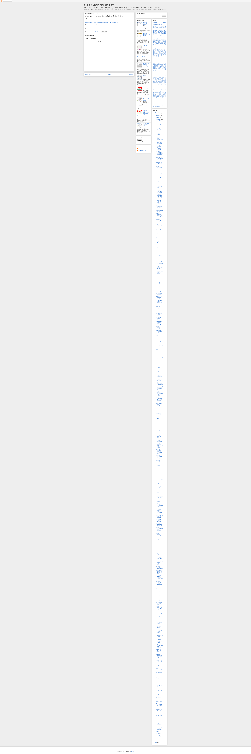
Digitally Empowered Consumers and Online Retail (159, 168)
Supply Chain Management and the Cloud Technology (159, 122)
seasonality (164, 98)
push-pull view (157, 97)
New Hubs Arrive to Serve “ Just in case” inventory (159, 132)
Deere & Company (157, 52)
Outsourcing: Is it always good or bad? (159, 347)
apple (159, 33)
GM (165, 54)
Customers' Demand (156, 51)
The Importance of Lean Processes (159, 314)
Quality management (161, 69)
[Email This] (101, 31)
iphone (159, 91)
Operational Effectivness (161, 39)
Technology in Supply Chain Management (159, 142)
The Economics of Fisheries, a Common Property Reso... (159, 562)
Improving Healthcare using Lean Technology (158, 722)
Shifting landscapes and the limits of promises (159, 253)
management (159, 93)
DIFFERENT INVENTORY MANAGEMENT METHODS (159, 495)
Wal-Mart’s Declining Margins (158, 500)
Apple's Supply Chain (157, 35)
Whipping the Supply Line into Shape (159, 520)
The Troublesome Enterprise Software (159, 207)
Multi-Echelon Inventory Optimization (145, 76)
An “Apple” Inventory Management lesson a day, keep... (159, 435)
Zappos (164, 79)
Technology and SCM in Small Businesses (159, 163)
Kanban (164, 63)
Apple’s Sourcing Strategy (159, 281)
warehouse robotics (156, 106)
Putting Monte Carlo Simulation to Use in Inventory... (159, 552)
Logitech (154, 67)
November (158, 115)
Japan (165, 62)
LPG (161, 65)
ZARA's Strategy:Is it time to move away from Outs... (159, 399)
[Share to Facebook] (105, 31)
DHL (161, 51)
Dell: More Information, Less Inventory (159, 567)
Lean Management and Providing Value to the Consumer (159, 705)
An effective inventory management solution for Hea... (159, 490)
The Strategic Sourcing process (158, 318)
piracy (162, 95)
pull (165, 96)
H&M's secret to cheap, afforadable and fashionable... (159, 405)
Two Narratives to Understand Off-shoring (159, 278)
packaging (155, 95)
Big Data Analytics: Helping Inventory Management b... (159, 511)
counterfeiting (164, 83)
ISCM (162, 57)
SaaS (159, 42)
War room (161, 79)
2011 (156, 742)
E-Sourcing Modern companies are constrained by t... (159, 356)
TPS (154, 43)
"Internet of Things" (158, 249)
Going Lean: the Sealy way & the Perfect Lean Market (159, 662)
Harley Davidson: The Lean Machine (159, 682)
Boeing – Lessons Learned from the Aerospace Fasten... (159, 535)
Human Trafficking (156, 57)
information (163, 33)
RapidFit (154, 70)
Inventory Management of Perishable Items (159, 476)
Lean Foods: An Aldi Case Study (159, 692)
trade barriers (155, 104)
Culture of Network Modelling (158, 327)
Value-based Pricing (156, 79)
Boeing (161, 49)
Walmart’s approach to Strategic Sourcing (159, 308)
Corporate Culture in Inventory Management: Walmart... (159, 451)
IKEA (154, 39)
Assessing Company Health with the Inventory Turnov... (159, 445)
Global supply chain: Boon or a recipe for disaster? (159, 272)
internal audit (155, 91)
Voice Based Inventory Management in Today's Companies (159, 542)
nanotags (159, 94)
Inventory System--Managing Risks (158, 462)
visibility (160, 47)
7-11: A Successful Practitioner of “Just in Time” (159, 374)
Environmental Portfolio (157, 54)
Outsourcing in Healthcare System (159, 297)
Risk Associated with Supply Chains (159, 603)
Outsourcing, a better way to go (159, 410)
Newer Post (88, 74)
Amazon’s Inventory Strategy (158, 471)
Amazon (160, 48)
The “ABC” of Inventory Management (159, 440)
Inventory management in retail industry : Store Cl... (159, 429)
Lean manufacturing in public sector (159, 669)
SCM (154, 29)
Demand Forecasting (158, 30)
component (160, 82)
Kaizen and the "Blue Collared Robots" (159, 635)
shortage (162, 99)
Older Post (130, 74)
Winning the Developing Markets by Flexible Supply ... (159, 577)
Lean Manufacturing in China (159, 289)
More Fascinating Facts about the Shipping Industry (159, 388)
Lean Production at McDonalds (159, 666)
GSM (157, 55)
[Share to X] (104, 31)
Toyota (163, 77)
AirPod (157, 48)
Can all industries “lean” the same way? (159, 626)
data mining (155, 84)
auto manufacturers (159, 81)
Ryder (163, 71)
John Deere (156, 63)
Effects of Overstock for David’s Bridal (159, 524)
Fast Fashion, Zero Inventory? (158, 547)
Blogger (132, 751)
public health (162, 96)
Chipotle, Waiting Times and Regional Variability (159, 717)
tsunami (164, 104)
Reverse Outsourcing (162, 70)
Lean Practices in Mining (159, 695)
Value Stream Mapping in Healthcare (158, 698)
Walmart (157, 43)
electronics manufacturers (160, 85)
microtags (155, 94)
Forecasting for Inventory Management (159, 285)
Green (159, 56)
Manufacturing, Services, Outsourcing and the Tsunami (159, 302)
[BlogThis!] (103, 31)
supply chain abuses (162, 100)
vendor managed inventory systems (159, 105)
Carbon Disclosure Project (161, 50)
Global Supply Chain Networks (159, 38)
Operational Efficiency (157, 40)
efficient (162, 84)
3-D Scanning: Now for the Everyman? (159, 235)
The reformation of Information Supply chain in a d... (159, 674)
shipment (159, 99)
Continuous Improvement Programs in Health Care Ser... (159, 656)
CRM (165, 49)
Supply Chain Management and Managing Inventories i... (159, 504)
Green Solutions (163, 56)
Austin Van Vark (142, 148)
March (157, 733)
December (158, 113)
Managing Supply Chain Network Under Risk (159, 343)
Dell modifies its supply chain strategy (146, 124)
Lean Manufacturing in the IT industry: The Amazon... (159, 615)
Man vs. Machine (159, 600)
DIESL (163, 51)
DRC (165, 51)
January (158, 736)
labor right (158, 92)
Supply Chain (163, 42)
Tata (160, 77)
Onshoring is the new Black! (159, 257)
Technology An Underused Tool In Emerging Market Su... (159, 147)
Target (159, 77)
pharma (158, 95)
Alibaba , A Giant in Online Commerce (159, 231)
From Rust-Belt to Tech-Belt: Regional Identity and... (159, 332)
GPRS (154, 55)
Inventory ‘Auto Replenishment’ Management (159, 424)
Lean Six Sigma (159, 701)
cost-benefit (159, 83)
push (154, 97)
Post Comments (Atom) (112, 78)
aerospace (157, 80)
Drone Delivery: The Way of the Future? (159, 361)
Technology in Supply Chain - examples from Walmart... (159, 221)
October (158, 117)
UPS (165, 77)
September (158, 119)
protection (157, 96)
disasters (161, 43)
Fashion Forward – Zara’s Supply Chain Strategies (146, 46)
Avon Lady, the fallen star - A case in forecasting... (159, 687)
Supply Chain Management (99, 4)
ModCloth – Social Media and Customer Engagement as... (159, 153)
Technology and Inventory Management (159, 594)
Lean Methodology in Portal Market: (159, 631)
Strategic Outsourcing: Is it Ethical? (159, 267)
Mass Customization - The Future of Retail (159, 174)
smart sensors (156, 47)
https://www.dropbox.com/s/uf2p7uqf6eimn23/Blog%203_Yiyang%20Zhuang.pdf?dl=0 (102, 22)
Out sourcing (158, 311)
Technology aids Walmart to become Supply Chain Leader (159, 712)
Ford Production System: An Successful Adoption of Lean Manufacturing (146, 65)
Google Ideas (163, 55)
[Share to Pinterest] (106, 31)
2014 (156, 112)
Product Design (162, 27)
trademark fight (160, 104)
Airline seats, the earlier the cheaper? (159, 516)
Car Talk (154, 50)
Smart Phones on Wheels (159, 211)
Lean (159, 32)
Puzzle (162, 68)
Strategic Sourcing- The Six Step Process (159, 365)
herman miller (158, 90)
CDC (163, 49)
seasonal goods (159, 98)
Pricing (159, 68)
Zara (154, 80)
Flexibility (162, 54)
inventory (156, 26)
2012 (156, 740)
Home (109, 74)
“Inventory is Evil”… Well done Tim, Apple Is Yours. (159, 415)
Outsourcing (155, 68)
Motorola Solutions (162, 67)
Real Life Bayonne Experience (158, 420)
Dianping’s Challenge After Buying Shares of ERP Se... (159, 215)
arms (161, 80)
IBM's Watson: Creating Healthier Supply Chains (159, 239)
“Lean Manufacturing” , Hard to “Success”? (159, 646)
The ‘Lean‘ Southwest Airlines (158, 678)
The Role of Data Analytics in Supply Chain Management (159, 191)
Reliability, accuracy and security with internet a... (159, 127)
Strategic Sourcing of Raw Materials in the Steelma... (159, 393)
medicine (164, 93)
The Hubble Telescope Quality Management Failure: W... (159, 621)
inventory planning (157, 44)
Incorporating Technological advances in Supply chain (159, 196)
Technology (163, 26)
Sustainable (155, 77)
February (158, 735)
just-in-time (162, 91)
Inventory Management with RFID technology (159, 457)
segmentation (155, 99)
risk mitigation (163, 45)
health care (156, 31)
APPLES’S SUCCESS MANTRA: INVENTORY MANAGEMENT (159, 584)
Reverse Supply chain (157, 71)
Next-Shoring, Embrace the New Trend (159, 379)
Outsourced (158, 275)
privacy (154, 96)
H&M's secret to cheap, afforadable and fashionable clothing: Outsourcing (143, 113)
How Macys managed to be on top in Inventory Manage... (159, 529)
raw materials (162, 97)
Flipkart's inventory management (145, 23)
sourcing (156, 100)
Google (159, 55)
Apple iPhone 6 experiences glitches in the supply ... (159, 572)
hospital (162, 90)
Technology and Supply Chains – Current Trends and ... (159, 159)
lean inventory (162, 92)
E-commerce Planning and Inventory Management (159, 467)
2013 (156, 739)
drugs (165, 43)
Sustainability (163, 32)
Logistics (155, 27)
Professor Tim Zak (142, 150)
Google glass (155, 56)
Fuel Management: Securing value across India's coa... (159, 338)
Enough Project (163, 53)
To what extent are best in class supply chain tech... (159, 323)
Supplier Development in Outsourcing (159, 383)
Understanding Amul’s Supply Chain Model (146, 88)
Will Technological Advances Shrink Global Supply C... (159, 201)
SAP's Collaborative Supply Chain (159, 351)
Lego (165, 66)
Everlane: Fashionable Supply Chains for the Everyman (159, 608)
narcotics (164, 94)
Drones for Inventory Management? (159, 598)
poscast (164, 95)
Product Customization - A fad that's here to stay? (159, 226)
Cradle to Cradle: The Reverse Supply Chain (159, 557)
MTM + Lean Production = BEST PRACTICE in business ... (159, 640)
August (157, 731)
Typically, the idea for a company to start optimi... (159, 651)
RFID (165, 30)
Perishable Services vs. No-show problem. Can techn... (159, 185)
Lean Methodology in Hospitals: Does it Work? (159, 727)
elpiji (165, 85)
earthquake (159, 84)
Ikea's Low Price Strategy (142, 56)
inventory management (159, 34)
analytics (155, 33)
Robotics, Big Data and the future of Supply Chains (159, 179)
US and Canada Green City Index (159, 78)
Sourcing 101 (158, 291)
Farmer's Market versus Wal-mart (159, 481)
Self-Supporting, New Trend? (159, 294)
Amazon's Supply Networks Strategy (146, 34)
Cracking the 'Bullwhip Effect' (158, 370)
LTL (163, 65)
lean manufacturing (161, 29)
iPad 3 (165, 90)
